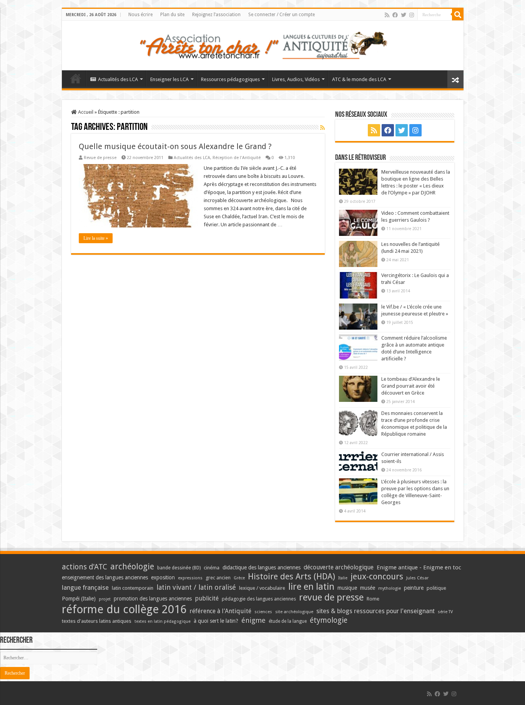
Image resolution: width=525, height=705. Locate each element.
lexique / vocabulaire (262, 588)
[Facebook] (395, 15)
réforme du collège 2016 (124, 609)
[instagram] (412, 15)
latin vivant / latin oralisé (196, 587)
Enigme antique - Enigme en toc (419, 567)
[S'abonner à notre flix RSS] (322, 127)
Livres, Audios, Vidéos (296, 79)
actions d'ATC (84, 566)
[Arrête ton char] (262, 44)
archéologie (132, 566)
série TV (445, 611)
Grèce (239, 578)
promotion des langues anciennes (153, 599)
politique (436, 588)
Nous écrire (140, 14)
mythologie (389, 588)
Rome (373, 599)
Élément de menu (76, 78)
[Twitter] (403, 15)
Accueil (85, 112)
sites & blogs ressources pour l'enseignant (375, 611)
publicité (207, 598)
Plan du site (172, 14)
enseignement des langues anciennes (105, 577)
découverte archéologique (339, 567)
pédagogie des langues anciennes (259, 599)
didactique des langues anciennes (262, 567)
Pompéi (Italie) (79, 599)
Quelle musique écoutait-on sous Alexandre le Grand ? (175, 146)
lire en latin (311, 586)
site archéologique (294, 611)
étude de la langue (288, 621)
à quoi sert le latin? (216, 621)
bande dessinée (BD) (179, 568)
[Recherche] (458, 14)
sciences (263, 611)
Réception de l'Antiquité (237, 157)
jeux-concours (377, 576)
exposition (163, 577)
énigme (253, 620)
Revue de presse (100, 157)
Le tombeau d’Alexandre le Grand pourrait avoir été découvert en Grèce (410, 386)
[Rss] (387, 15)
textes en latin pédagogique (163, 621)
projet (105, 599)
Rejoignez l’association (216, 14)
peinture (414, 588)
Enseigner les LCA (169, 79)
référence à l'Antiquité (220, 611)
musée (367, 588)
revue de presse (331, 597)
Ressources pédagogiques (230, 79)
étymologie (328, 620)
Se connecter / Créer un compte (281, 14)
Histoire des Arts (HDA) (291, 576)
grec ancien (218, 578)
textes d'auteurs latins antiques (96, 621)
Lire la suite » (95, 238)
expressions (190, 578)
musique (347, 588)
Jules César (417, 578)
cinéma (211, 568)
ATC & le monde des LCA (359, 79)
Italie (342, 578)
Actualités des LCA (118, 79)
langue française (85, 587)
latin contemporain (132, 588)
